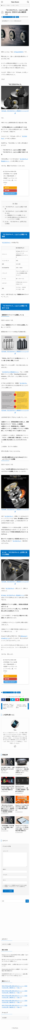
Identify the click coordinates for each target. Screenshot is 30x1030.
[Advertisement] (15, 920)
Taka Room (15, 2)
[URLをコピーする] (26, 699)
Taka (15, 730)
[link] (15, 746)
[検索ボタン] (28, 2)
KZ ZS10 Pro (23, 383)
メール (5, 874)
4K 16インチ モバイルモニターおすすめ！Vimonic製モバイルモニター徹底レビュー (14, 960)
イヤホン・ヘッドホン (7, 16)
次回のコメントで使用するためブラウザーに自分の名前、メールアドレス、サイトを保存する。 (16, 886)
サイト (4, 880)
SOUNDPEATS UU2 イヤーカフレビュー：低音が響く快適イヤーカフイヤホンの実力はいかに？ (15, 974)
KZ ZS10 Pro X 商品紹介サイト (10, 372)
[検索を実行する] (27, 901)
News (17, 16)
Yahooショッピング (9, 193)
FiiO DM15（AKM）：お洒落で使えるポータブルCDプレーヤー (15, 965)
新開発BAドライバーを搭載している (16, 215)
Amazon (7, 187)
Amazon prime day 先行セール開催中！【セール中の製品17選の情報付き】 (14, 970)
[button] (3, 699)
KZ (14, 16)
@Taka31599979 (18, 52)
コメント (5, 851)
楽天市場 (7, 190)
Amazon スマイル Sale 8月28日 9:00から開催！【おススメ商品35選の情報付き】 (15, 955)
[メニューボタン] (2, 2)
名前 (4, 869)
